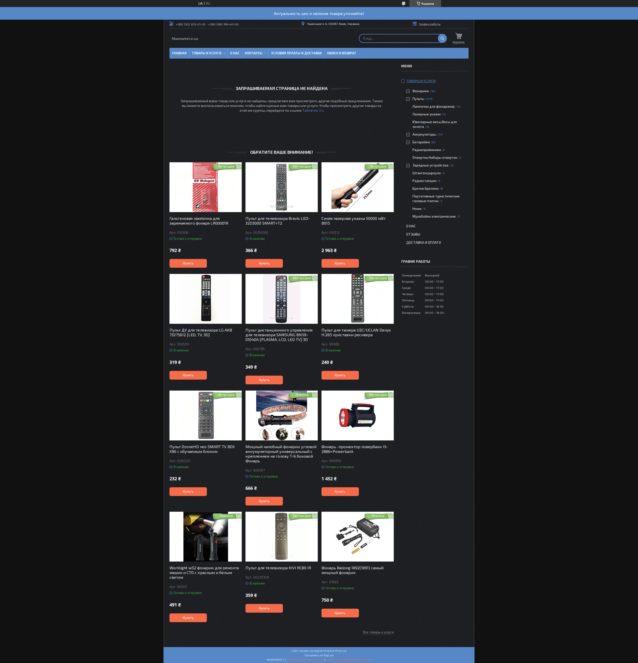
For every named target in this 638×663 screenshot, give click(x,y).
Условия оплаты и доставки (296, 53)
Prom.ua (341, 650)
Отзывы (413, 234)
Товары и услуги (206, 53)
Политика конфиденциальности (348, 659)
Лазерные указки (426, 114)
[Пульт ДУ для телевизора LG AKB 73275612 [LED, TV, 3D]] (205, 299)
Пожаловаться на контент (305, 659)
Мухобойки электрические (434, 216)
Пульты (418, 98)
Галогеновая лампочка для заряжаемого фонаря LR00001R (198, 220)
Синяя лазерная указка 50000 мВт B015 (353, 220)
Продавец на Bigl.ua (319, 655)
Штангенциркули (426, 173)
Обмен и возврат (341, 53)
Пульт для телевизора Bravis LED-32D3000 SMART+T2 (277, 220)
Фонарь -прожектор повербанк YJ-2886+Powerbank (354, 449)
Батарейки (421, 142)
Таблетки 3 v (312, 110)
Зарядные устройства (430, 165)
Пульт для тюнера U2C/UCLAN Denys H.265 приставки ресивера (356, 332)
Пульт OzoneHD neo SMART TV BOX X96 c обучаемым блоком (202, 449)
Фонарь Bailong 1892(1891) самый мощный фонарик (352, 570)
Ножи (416, 208)
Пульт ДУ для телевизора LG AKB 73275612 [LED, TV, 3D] (200, 332)
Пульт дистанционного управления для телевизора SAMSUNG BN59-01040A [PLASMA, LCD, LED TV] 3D (279, 335)
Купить (188, 263)
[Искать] (442, 38)
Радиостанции (424, 180)
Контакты (253, 53)
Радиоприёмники (427, 150)
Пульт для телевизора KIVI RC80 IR (278, 567)
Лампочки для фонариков (433, 106)
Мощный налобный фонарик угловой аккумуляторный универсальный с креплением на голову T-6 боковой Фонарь (281, 453)
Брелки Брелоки (425, 188)
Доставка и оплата (423, 242)
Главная (179, 53)
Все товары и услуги (378, 632)
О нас (234, 53)
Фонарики (420, 91)
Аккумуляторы (424, 134)
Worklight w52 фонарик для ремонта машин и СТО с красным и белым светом (204, 572)
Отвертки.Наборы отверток (434, 157)
